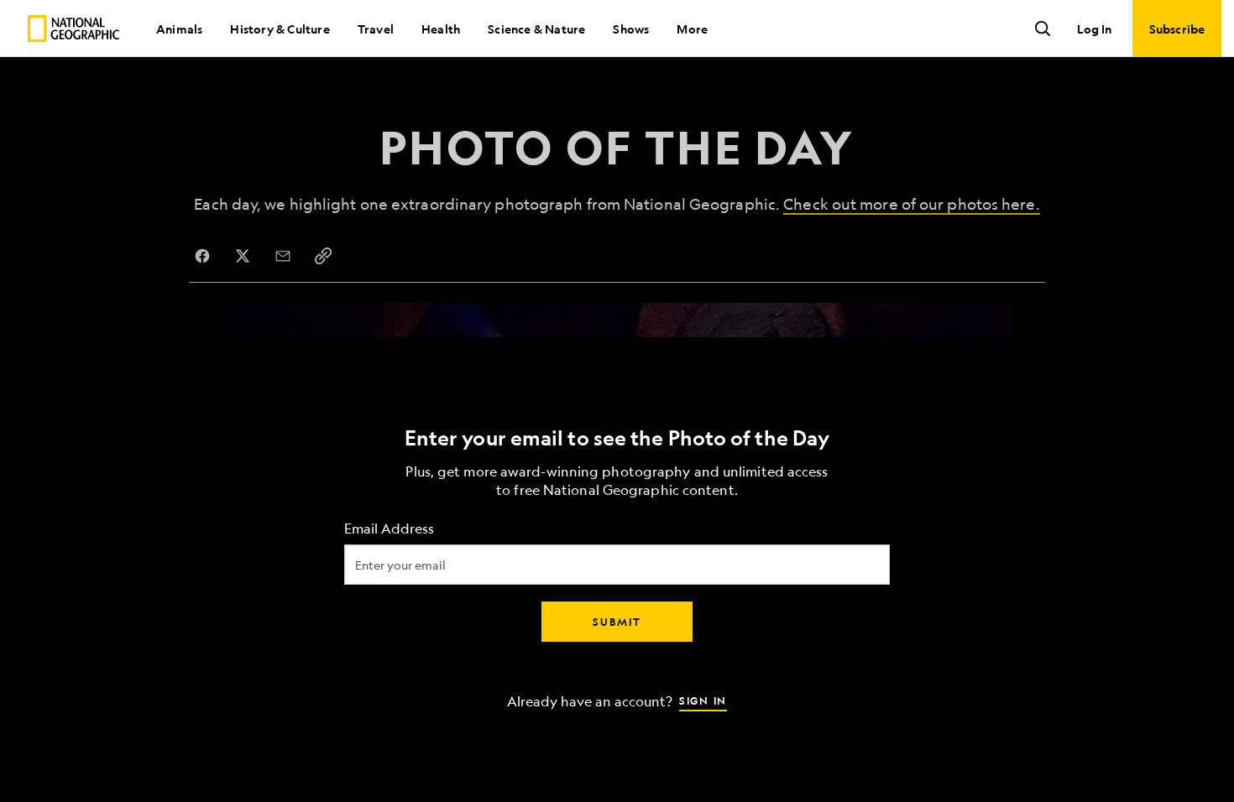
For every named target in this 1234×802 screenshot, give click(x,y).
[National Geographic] (73, 28)
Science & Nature (536, 28)
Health (440, 28)
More (692, 28)
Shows (631, 28)
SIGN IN (703, 700)
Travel (376, 28)
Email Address (389, 529)
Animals (179, 28)
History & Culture (279, 28)
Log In (1094, 28)
